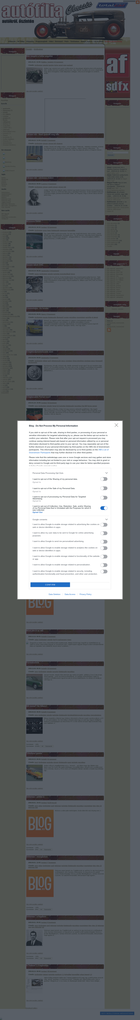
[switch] (103, 479)
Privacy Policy (85, 594)
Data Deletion (54, 594)
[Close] (117, 426)
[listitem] (70, 473)
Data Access (70, 594)
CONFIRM (50, 585)
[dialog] (70, 510)
